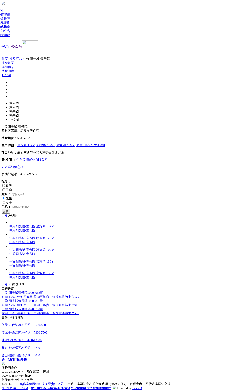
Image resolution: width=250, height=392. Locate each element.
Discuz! (137, 388)
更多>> (6, 284)
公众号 (16, 47)
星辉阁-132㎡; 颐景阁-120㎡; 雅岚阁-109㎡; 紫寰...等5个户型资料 (61, 145)
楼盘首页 (8, 62)
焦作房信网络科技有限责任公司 (41, 384)
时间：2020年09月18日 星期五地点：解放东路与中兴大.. (40, 296)
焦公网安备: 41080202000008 (50, 388)
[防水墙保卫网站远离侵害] (114, 388)
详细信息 (8, 67)
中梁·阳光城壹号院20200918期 (22, 292)
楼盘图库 (8, 71)
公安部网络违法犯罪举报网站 (91, 388)
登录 (5, 47)
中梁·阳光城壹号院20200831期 (22, 301)
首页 (5, 58)
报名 (5, 211)
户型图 (6, 75)
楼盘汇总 (16, 58)
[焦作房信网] (3, 3)
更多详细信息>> (13, 167)
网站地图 (21, 359)
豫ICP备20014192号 (15, 388)
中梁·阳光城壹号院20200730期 (22, 309)
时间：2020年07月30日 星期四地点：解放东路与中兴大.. (40, 313)
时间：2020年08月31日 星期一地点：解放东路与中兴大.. (40, 305)
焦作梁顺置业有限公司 (32, 159)
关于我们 (8, 359)
